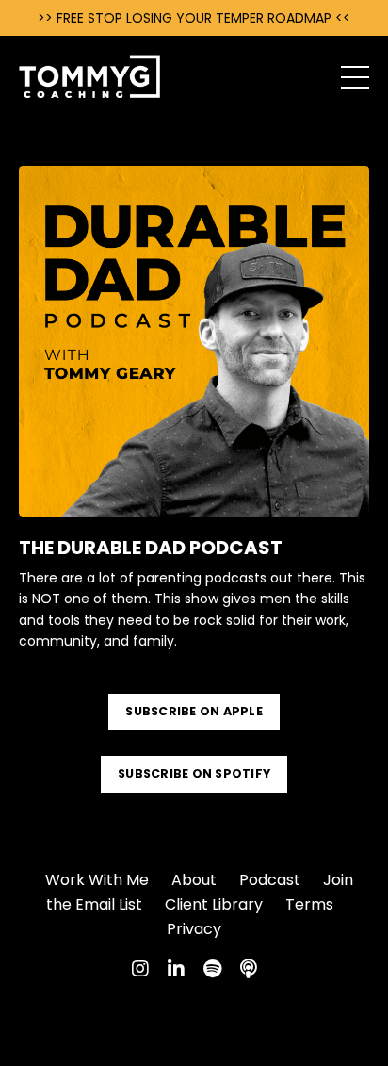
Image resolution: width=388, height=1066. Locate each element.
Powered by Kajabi (194, 1017)
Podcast (269, 880)
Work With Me (97, 880)
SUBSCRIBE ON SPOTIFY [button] (194, 773)
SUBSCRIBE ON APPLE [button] (194, 711)
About (194, 880)
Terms (309, 904)
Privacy (194, 929)
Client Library (214, 904)
